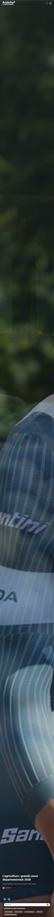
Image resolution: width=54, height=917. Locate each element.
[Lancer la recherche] (48, 905)
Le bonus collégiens (29, 911)
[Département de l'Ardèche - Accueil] (9, 3)
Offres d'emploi (8, 911)
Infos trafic (39, 911)
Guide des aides (18, 911)
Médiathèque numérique (10, 914)
